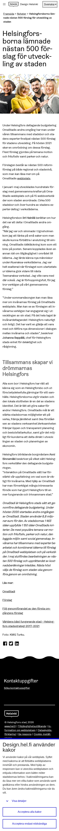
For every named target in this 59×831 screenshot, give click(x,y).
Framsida (8, 13)
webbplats (23, 178)
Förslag (7, 600)
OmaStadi (8, 591)
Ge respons (24, 734)
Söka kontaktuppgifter (17, 688)
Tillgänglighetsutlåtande (32, 726)
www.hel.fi (10, 726)
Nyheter (21, 13)
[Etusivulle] (14, 4)
